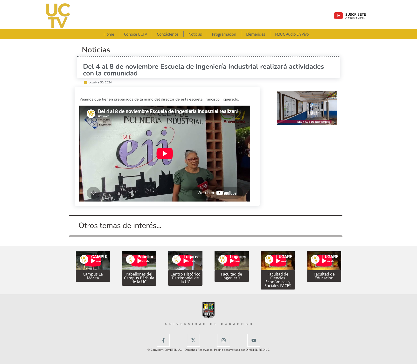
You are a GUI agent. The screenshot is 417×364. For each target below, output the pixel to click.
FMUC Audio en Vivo (292, 34)
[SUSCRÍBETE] (338, 15)
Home (109, 34)
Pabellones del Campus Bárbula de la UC (139, 277)
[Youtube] (253, 340)
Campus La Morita (93, 276)
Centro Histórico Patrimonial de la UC (185, 277)
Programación (224, 34)
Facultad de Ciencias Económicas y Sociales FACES (277, 279)
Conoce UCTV (135, 34)
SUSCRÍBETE (355, 14)
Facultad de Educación (324, 276)
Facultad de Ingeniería (231, 276)
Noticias (195, 34)
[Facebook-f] (163, 340)
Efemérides (255, 34)
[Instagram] (223, 340)
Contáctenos (167, 34)
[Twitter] (193, 340)
